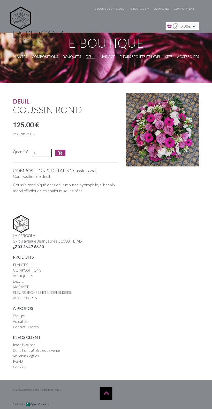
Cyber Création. (40, 404)
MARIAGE (107, 57)
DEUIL (90, 57)
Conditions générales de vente (36, 350)
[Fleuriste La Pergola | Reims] (39, 11)
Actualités (161, 8)
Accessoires (188, 57)
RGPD (18, 361)
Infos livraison (24, 344)
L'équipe (19, 315)
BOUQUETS (72, 57)
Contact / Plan (184, 8)
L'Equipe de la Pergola (110, 8)
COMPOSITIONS (45, 57)
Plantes (20, 57)
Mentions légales (26, 356)
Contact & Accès (26, 327)
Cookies (19, 367)
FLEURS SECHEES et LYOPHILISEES (146, 57)
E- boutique (138, 8)
